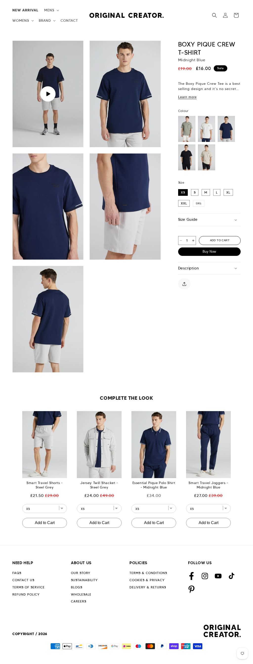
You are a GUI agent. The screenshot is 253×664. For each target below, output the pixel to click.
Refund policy (26, 594)
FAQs (16, 573)
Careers (78, 601)
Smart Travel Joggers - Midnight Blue (208, 485)
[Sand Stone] (206, 157)
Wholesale (81, 594)
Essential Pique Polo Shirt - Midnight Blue (153, 485)
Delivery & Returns (147, 587)
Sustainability (84, 580)
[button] (51, 10)
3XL (200, 203)
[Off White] (206, 129)
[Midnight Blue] (226, 129)
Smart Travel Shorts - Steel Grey (44, 485)
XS (183, 192)
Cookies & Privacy (147, 580)
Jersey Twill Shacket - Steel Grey (99, 485)
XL (228, 192)
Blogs (76, 587)
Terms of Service (28, 587)
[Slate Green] (186, 129)
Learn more (187, 97)
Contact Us (23, 580)
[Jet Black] (186, 157)
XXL (184, 203)
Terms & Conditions (148, 573)
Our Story (80, 573)
